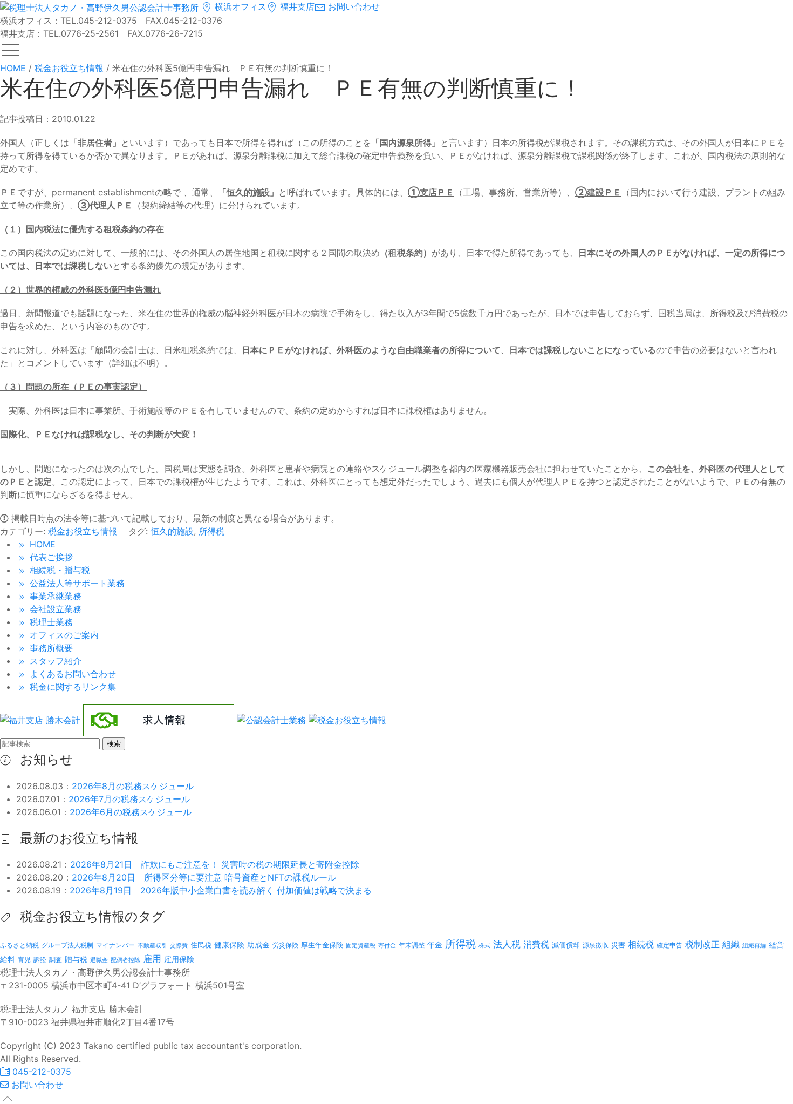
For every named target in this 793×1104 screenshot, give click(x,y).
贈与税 (76, 959)
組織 (731, 944)
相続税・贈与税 (58, 570)
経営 (776, 944)
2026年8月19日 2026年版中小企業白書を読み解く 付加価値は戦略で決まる (221, 890)
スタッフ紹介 (54, 660)
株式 (484, 945)
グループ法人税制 (67, 945)
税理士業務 (50, 622)
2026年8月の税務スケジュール (133, 786)
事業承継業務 (54, 596)
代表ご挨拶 (50, 557)
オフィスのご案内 (63, 634)
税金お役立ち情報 (82, 531)
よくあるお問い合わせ (71, 673)
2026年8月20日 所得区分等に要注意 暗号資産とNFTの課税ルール (204, 877)
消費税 (536, 944)
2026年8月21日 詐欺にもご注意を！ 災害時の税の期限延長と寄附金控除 (214, 864)
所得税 (211, 531)
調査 (55, 960)
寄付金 (387, 945)
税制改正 (702, 944)
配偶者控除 (125, 960)
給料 (7, 959)
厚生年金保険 (322, 944)
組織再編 (754, 945)
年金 (434, 944)
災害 (618, 944)
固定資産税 (360, 945)
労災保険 (285, 945)
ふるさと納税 (19, 945)
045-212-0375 (40, 1071)
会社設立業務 (54, 609)
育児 (24, 960)
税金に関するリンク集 (71, 686)
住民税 (200, 945)
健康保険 (229, 944)
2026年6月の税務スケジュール (131, 812)
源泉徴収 (596, 945)
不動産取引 (152, 945)
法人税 (507, 944)
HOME (41, 544)
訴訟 (39, 960)
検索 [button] (114, 744)
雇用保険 (179, 959)
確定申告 (669, 945)
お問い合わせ (352, 6)
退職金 (99, 960)
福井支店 (296, 6)
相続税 (641, 944)
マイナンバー (115, 945)
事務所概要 (50, 647)
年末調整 (412, 945)
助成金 (258, 944)
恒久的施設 (172, 531)
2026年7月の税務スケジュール (129, 799)
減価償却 (566, 944)
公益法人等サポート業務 (76, 583)
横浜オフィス (239, 6)
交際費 (179, 945)
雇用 (152, 958)
